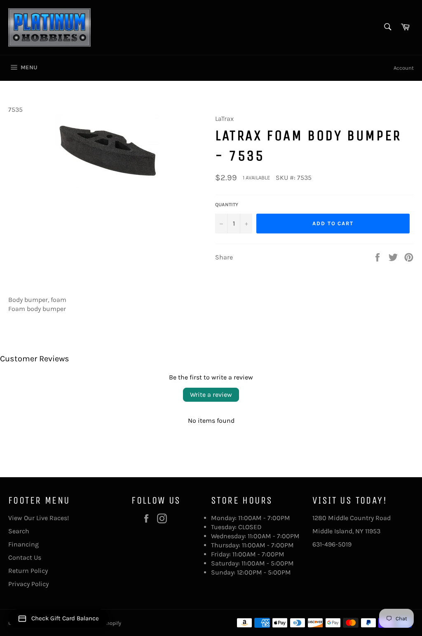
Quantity (226, 204)
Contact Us (24, 557)
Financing (23, 544)
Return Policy (28, 571)
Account (404, 68)
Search (18, 531)
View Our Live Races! (38, 518)
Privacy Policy (28, 584)
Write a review (211, 394)
